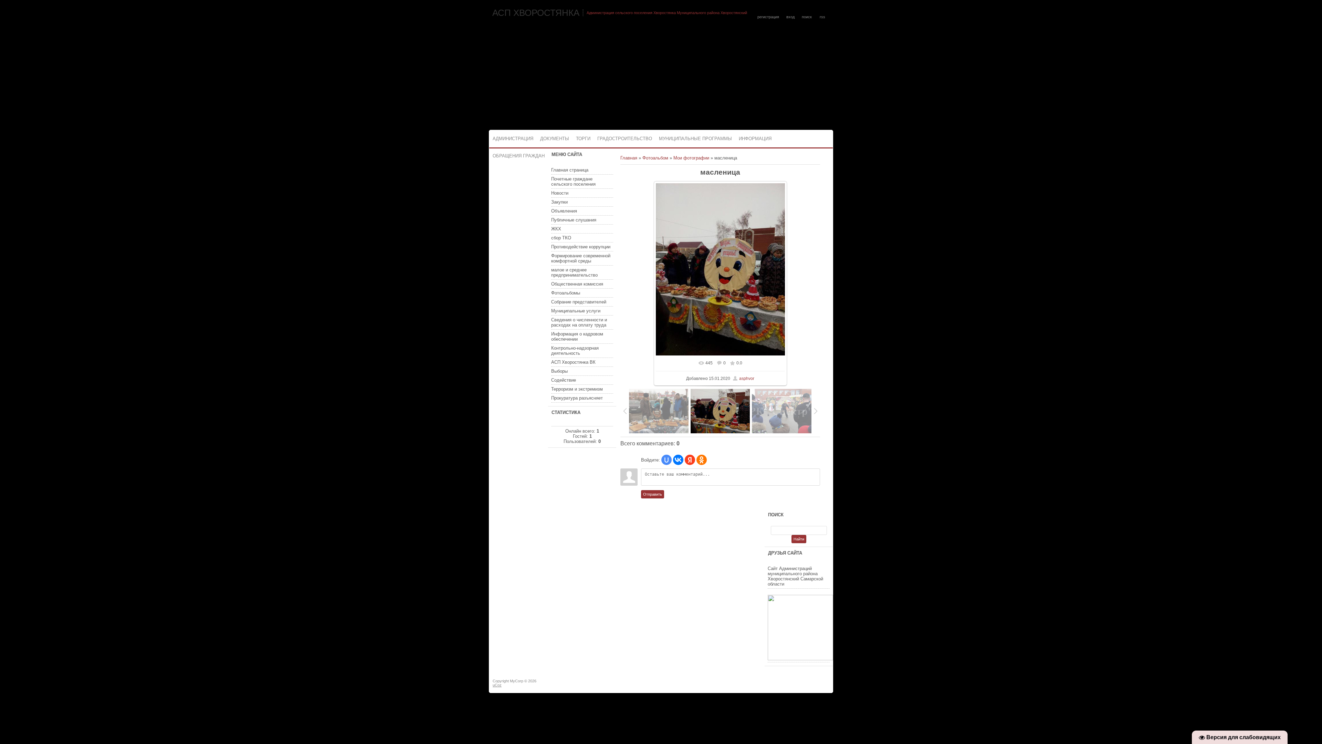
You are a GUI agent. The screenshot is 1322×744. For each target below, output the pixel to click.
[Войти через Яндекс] (690, 460)
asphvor (746, 378)
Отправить (652, 494)
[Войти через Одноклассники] (701, 460)
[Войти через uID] (666, 460)
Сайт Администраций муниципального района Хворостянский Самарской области (795, 576)
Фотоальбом (655, 158)
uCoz (497, 685)
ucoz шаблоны (806, 683)
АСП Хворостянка (535, 13)
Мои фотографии (691, 158)
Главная (628, 158)
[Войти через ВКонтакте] (678, 460)
